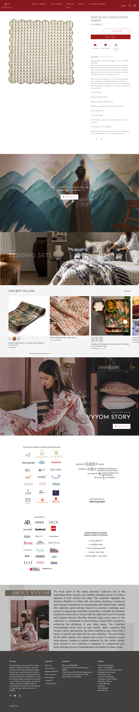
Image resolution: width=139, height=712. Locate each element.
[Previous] (3, 259)
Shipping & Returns (107, 57)
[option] (69, 258)
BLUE (101, 339)
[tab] (95, 57)
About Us (48, 665)
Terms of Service (50, 674)
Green (10, 339)
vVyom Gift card (50, 683)
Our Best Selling (22, 291)
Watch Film (70, 197)
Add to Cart (117, 31)
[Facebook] (10, 695)
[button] (14, 322)
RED (97, 339)
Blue (18, 339)
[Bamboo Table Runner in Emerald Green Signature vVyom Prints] (28, 316)
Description (95, 57)
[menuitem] (39, 4)
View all (127, 291)
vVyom (16, 706)
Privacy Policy (49, 668)
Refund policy (49, 677)
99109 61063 (73, 665)
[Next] (136, 259)
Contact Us (49, 680)
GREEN (92, 339)
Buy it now (110, 37)
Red (14, 339)
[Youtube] (15, 695)
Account (123, 6)
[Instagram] (20, 695)
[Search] (130, 6)
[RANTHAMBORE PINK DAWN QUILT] (69, 316)
